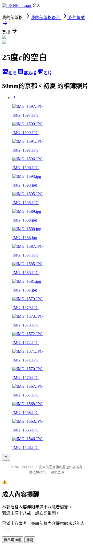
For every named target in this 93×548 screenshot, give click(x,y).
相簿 (13, 73)
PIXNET (28, 467)
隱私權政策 (37, 472)
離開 (29, 540)
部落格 (30, 73)
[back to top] (6, 457)
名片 (47, 73)
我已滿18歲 (12, 540)
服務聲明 (57, 472)
